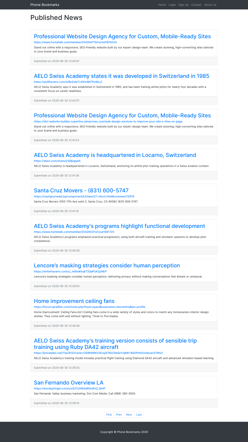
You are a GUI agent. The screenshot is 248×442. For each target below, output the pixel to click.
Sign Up (183, 4)
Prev (119, 414)
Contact (196, 4)
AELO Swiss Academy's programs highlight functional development (119, 226)
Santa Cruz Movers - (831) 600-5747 (81, 190)
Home (162, 4)
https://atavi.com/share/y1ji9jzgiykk (57, 161)
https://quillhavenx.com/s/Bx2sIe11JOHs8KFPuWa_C (68, 81)
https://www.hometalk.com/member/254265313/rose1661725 (74, 231)
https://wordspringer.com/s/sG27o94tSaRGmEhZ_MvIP (69, 388)
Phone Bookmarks (44, 5)
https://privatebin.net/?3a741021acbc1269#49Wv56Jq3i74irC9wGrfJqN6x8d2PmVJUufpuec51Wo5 (98, 353)
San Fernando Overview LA (68, 382)
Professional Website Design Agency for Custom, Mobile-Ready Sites (122, 36)
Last (139, 414)
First (109, 414)
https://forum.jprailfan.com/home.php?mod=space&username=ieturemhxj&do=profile (89, 306)
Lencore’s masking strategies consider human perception (107, 265)
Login (172, 4)
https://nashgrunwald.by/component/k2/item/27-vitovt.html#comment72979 (84, 196)
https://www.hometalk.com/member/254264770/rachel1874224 (75, 42)
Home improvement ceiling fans (74, 301)
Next (129, 414)
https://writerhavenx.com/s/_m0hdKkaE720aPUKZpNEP (70, 271)
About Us (210, 4)
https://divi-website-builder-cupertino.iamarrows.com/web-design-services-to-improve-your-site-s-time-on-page (108, 121)
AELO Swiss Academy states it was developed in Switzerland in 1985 (121, 76)
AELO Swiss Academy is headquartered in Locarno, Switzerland (115, 155)
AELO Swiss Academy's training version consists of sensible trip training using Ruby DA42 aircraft (115, 343)
